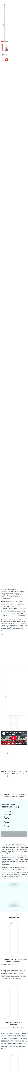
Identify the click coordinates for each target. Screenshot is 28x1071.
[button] (14, 832)
